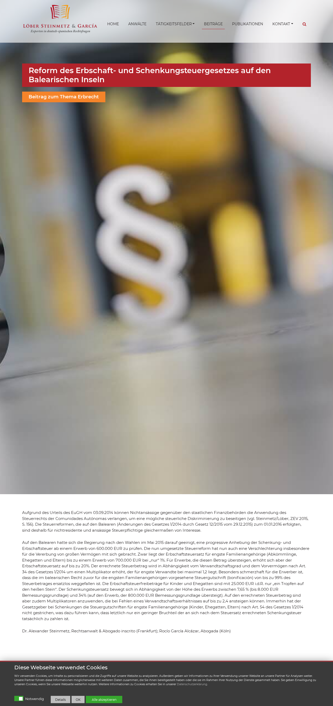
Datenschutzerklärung (192, 684)
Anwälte (137, 24)
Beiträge (213, 24)
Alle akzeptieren (104, 700)
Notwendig (34, 699)
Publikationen (247, 24)
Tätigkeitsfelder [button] (174, 24)
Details (60, 700)
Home (113, 24)
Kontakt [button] (281, 24)
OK (78, 700)
